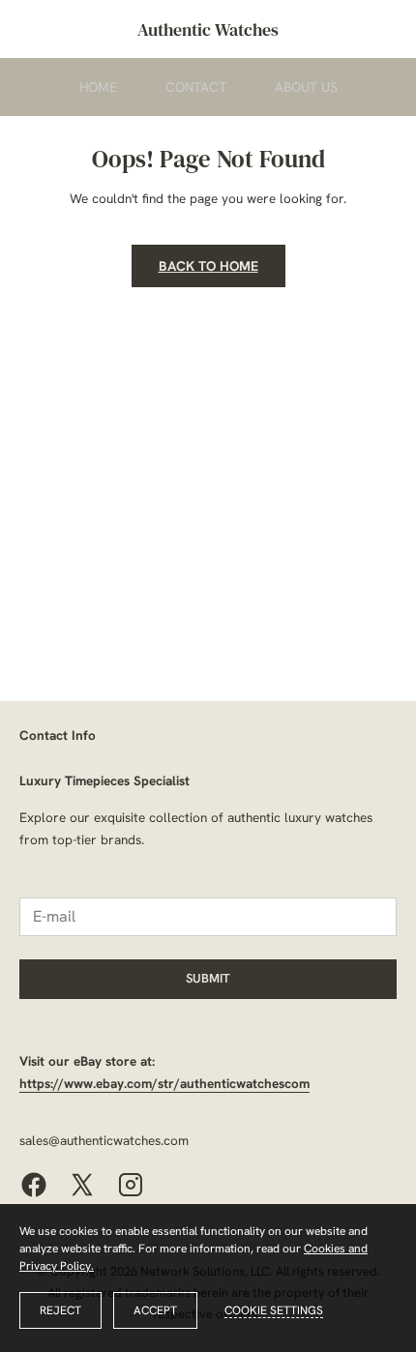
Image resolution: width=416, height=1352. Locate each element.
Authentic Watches (208, 29)
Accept (155, 1310)
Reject (60, 1310)
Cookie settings (273, 1310)
